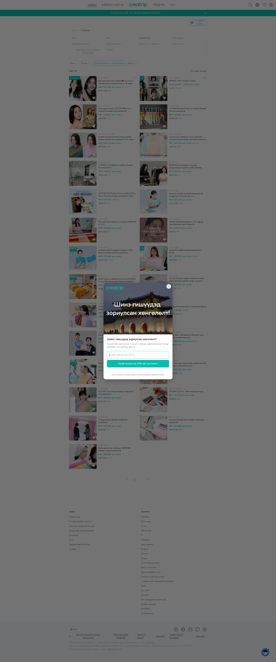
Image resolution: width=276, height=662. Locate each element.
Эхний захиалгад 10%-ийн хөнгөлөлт (138, 363)
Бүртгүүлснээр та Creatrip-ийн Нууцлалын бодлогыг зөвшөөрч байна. (138, 374)
